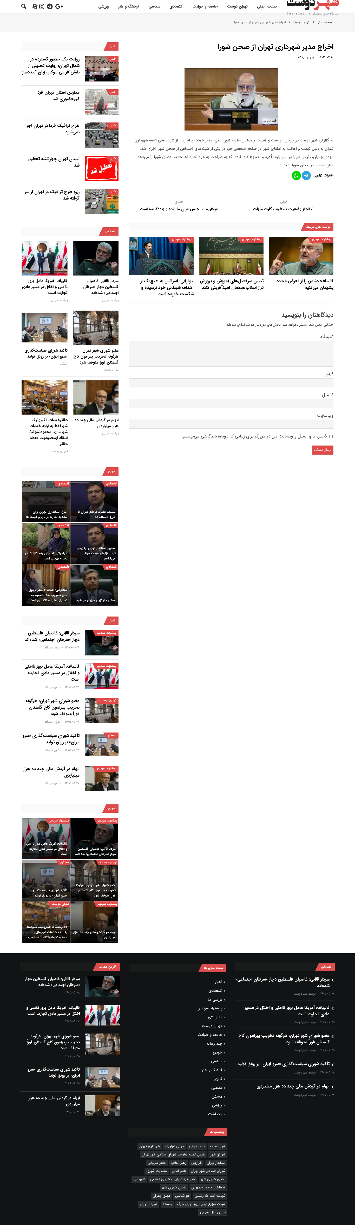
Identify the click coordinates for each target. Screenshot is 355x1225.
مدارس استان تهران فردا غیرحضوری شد (58, 95)
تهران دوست (237, 6)
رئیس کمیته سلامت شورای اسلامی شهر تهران (173, 1154)
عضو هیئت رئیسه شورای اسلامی (173, 1179)
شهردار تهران (148, 1204)
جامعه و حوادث (205, 6)
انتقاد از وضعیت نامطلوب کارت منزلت (283, 209)
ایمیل (327, 395)
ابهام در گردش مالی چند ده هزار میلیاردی (97, 423)
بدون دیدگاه (306, 57)
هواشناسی (182, 1196)
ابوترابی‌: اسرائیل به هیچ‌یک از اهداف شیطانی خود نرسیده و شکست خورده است (167, 287)
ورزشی (103, 6)
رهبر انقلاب (178, 1163)
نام (329, 374)
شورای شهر (218, 1154)
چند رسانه (214, 1044)
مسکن (64, 364)
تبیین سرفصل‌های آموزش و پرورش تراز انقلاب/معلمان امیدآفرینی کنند (232, 284)
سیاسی (154, 6)
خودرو (217, 1052)
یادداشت (215, 1114)
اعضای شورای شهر (213, 1179)
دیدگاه (326, 336)
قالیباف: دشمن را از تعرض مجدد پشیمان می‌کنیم (305, 284)
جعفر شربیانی (157, 1163)
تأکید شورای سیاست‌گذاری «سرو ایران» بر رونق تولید (46, 354)
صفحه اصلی (267, 6)
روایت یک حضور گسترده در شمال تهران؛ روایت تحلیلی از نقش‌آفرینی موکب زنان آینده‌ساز (51, 66)
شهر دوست (218, 1146)
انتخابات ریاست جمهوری (208, 1187)
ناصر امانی (179, 1171)
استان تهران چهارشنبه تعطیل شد (54, 162)
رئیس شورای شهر (174, 1187)
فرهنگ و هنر (128, 6)
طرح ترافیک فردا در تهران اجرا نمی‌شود (52, 128)
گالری (218, 1079)
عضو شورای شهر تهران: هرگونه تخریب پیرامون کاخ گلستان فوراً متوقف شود (96, 357)
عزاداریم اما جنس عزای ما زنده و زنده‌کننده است (179, 209)
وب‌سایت (325, 415)
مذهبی (216, 1088)
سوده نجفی (197, 1146)
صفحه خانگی (325, 22)
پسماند (167, 1204)
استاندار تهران (216, 1163)
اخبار (113, 58)
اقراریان (196, 1163)
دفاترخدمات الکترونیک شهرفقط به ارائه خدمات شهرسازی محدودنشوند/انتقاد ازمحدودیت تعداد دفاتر (48, 432)
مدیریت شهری (156, 1171)
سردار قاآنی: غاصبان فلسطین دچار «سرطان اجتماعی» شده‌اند (101, 287)
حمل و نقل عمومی (213, 1212)
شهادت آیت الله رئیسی (210, 1196)
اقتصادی (176, 6)
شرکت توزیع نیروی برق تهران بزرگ (201, 1204)
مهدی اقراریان (174, 1146)
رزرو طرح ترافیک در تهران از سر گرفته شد (52, 195)
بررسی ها (215, 999)
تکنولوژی (215, 1017)
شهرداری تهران (149, 1146)
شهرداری (139, 1179)
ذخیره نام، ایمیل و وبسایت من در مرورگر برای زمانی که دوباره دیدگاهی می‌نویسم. (254, 436)
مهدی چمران (161, 1196)
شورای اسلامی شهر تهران (208, 1171)
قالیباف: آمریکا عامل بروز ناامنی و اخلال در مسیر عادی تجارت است (45, 287)
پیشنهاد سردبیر (321, 239)
